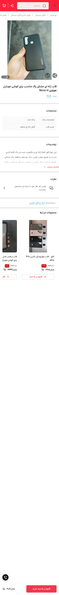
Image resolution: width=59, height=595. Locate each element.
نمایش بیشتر (53, 166)
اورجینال (53, 15)
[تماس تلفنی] (5, 577)
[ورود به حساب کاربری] (12, 5)
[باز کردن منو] (54, 5)
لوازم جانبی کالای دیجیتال (21, 15)
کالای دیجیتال (40, 15)
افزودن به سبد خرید (41, 588)
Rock (49, 96)
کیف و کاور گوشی (37, 202)
